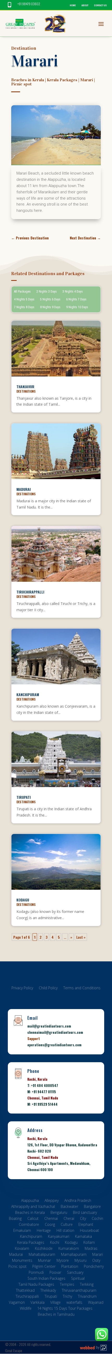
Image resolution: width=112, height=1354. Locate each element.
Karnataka (83, 1237)
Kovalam (22, 1249)
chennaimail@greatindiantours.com (55, 1032)
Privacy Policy (22, 988)
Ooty (96, 1261)
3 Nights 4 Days (73, 291)
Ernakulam (22, 1231)
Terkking (87, 1285)
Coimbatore (29, 1225)
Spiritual (78, 1279)
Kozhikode (44, 1249)
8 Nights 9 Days (50, 307)
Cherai (69, 1219)
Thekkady (48, 1291)
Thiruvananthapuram (79, 1291)
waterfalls (74, 1303)
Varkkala (37, 1303)
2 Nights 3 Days (46, 291)
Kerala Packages (62, 79)
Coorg (50, 1225)
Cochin (97, 1219)
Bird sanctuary (85, 1213)
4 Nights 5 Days (24, 299)
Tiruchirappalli (30, 592)
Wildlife (26, 1309)
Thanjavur (25, 386)
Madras (91, 1249)
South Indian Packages (46, 1279)
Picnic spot (21, 84)
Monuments (22, 1261)
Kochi (54, 1243)
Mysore (63, 1261)
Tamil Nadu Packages (36, 1285)
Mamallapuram (73, 1255)
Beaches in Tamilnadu (56, 1315)
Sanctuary (75, 1273)
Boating (15, 1219)
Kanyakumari (58, 1237)
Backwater (69, 1207)
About (85, 5)
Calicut (33, 1219)
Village (55, 1303)
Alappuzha (30, 1201)
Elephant (85, 1225)
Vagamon (17, 1303)
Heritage (44, 1231)
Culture (67, 1225)
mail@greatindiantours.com (49, 1026)
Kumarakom (68, 1249)
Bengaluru (59, 1213)
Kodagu (22, 899)
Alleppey (52, 1201)
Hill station (65, 1231)
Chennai (51, 1219)
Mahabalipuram (42, 1255)
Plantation (69, 1267)
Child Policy (48, 988)
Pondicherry (94, 1267)
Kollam (89, 1243)
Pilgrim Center (43, 1267)
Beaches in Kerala (27, 79)
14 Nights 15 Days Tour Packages (64, 1309)
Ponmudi (36, 1273)
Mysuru (80, 1261)
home (73, 5)
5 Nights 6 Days (50, 299)
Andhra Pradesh (77, 1201)
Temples (67, 1285)
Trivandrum (87, 1297)
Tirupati (23, 797)
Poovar (55, 1273)
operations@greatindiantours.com (54, 1044)
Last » (80, 937)
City (83, 1219)
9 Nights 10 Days (77, 307)
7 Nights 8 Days (24, 307)
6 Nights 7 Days (76, 299)
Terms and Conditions (82, 988)
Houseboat (89, 1231)
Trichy (67, 1297)
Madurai (23, 489)
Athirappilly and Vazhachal (33, 1207)
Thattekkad (25, 1291)
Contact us (100, 5)
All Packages (22, 291)
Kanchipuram (27, 694)
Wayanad (95, 1303)
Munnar (44, 1261)
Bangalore (92, 1207)
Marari (86, 79)
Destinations (26, 391)
